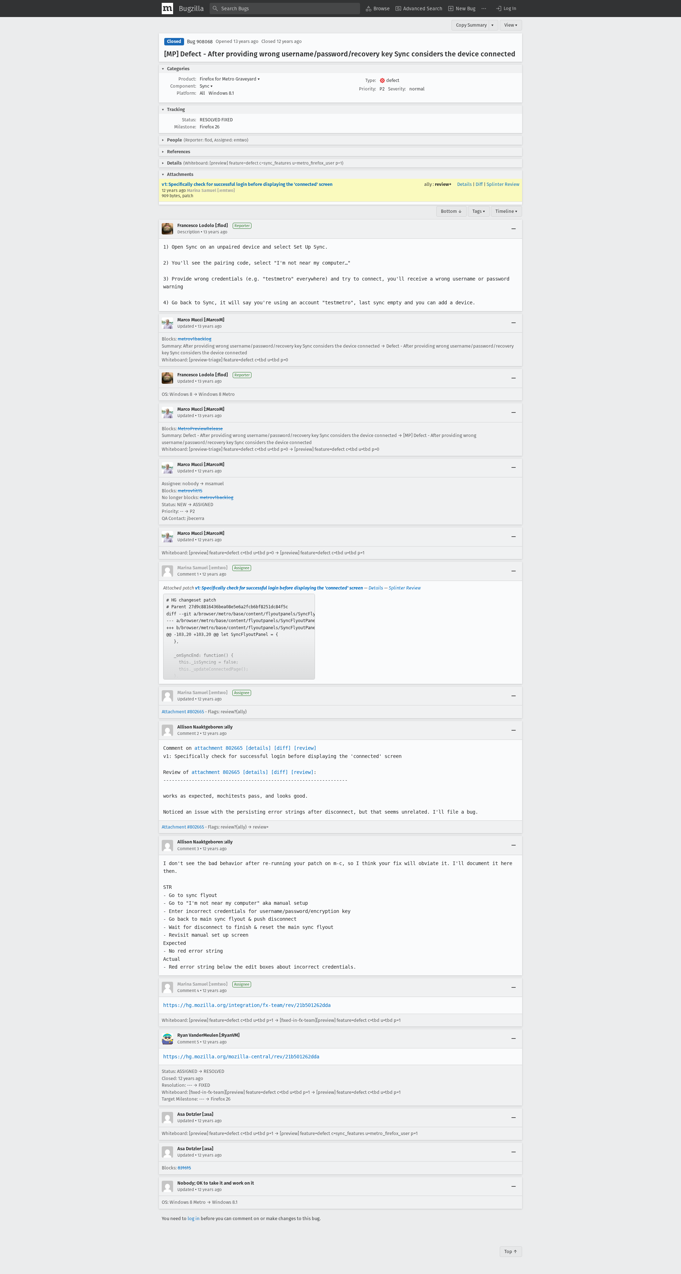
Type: (370, 80)
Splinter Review (503, 184)
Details (464, 184)
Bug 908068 (200, 42)
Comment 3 (188, 848)
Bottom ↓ (451, 211)
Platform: (186, 93)
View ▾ (510, 25)
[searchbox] (285, 8)
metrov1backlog (194, 339)
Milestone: (185, 126)
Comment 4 (188, 990)
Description (188, 231)
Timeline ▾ (506, 211)
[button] (505, 8)
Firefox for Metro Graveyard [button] (230, 79)
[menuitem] (378, 8)
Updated (185, 326)
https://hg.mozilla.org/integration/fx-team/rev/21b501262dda (247, 1005)
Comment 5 (188, 1042)
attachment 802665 (218, 748)
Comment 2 (188, 733)
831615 (184, 1167)
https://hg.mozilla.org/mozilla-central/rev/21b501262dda (241, 1056)
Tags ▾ (478, 211)
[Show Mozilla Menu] (167, 8)
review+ (443, 184)
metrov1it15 (190, 490)
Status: (189, 119)
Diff (479, 184)
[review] (305, 748)
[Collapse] (513, 228)
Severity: (397, 89)
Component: (183, 86)
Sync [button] (206, 86)
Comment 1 (188, 574)
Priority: (367, 89)
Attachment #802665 (183, 711)
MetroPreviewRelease (200, 428)
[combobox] (285, 8)
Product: (187, 79)
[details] (258, 748)
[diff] (282, 748)
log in (194, 1218)
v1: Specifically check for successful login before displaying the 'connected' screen (247, 184)
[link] (239, 637)
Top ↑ (510, 1251)
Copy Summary (471, 25)
